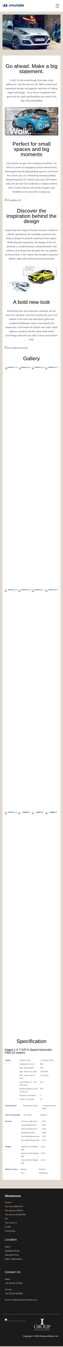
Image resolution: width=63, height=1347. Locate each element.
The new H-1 (11, 1223)
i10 (6, 1218)
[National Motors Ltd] (13, 5)
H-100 (8, 1227)
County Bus (10, 1231)
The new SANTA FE (14, 1206)
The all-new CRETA (14, 1210)
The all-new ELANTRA (15, 1214)
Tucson (8, 1202)
